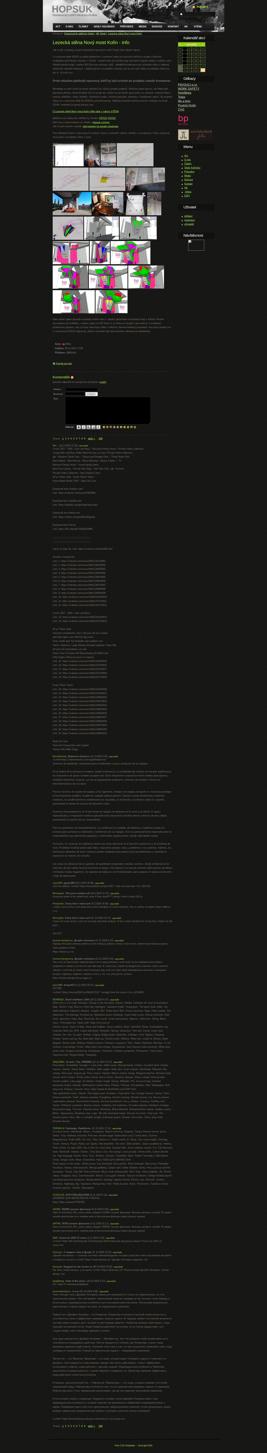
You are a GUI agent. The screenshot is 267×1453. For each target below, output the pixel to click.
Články (83, 26)
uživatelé (189, 224)
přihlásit (188, 216)
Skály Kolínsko (104, 26)
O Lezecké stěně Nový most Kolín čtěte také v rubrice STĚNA (86, 111)
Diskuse (157, 26)
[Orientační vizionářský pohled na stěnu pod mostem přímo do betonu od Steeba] (108, 165)
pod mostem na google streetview (100, 126)
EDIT (187, 195)
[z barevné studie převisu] (138, 239)
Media (142, 26)
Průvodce (126, 26)
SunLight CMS (145, 1445)
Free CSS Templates (125, 1445)
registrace (189, 220)
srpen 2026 (192, 44)
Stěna (197, 26)
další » (91, 438)
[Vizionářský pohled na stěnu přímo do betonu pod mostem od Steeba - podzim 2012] (92, 165)
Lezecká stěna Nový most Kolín (125, 33)
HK (186, 26)
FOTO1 (103, 118)
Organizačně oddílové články (79, 33)
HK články (101, 33)
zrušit (103, 382)
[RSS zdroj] (72, 377)
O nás (69, 26)
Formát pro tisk (63, 363)
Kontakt (173, 26)
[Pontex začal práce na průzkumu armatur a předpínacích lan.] (72, 214)
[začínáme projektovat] (71, 190)
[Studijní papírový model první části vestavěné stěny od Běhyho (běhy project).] (135, 214)
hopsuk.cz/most (101, 122)
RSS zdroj (202, 6)
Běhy (68, 344)
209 (100, 438)
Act (58, 26)
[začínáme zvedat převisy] (107, 190)
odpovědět (83, 446)
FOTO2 (112, 118)
